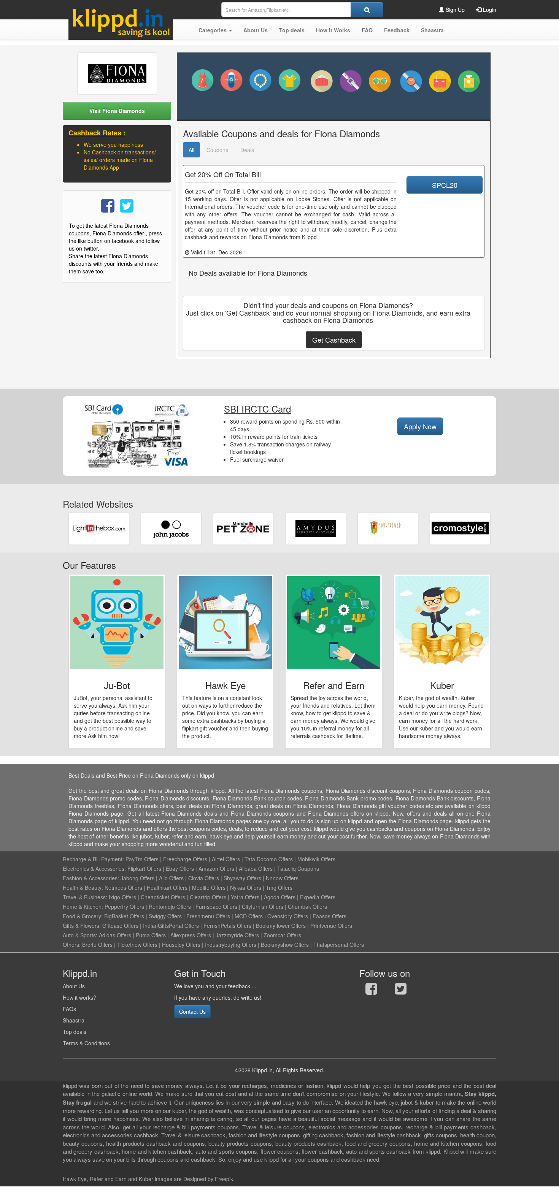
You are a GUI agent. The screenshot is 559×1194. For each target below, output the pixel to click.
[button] (215, 30)
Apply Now (420, 426)
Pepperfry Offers (124, 906)
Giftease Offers (120, 925)
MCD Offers (249, 916)
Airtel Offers (226, 859)
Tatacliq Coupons (298, 868)
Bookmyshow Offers (285, 944)
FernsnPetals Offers (227, 925)
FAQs (69, 1009)
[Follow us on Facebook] (371, 990)
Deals (247, 150)
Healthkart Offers (167, 887)
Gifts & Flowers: (82, 925)
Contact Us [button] (192, 1011)
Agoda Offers (279, 897)
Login (488, 9)
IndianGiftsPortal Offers (171, 925)
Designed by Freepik (208, 1179)
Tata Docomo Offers (269, 859)
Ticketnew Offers (137, 944)
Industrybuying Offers (230, 944)
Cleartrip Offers (208, 897)
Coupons (217, 150)
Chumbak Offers (307, 906)
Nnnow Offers (282, 878)
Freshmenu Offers (208, 916)
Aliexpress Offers (190, 935)
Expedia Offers (317, 897)
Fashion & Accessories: (91, 878)
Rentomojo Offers (170, 906)
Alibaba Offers (256, 868)
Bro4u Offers (97, 944)
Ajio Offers (171, 878)
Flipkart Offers (144, 868)
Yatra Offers (245, 897)
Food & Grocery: (83, 916)
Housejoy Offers (181, 944)
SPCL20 (444, 185)
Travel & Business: (86, 897)
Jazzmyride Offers (237, 935)
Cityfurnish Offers (262, 906)
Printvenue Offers (331, 925)
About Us (74, 986)
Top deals (74, 1031)
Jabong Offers (137, 878)
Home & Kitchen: (83, 906)
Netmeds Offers (123, 887)
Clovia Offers (203, 878)
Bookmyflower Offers (281, 925)
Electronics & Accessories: (94, 868)
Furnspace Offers (216, 906)
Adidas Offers (115, 935)
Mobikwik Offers (316, 859)
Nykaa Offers (245, 887)
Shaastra (73, 1020)
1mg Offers (279, 887)
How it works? (79, 997)
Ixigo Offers (122, 897)
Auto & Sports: (81, 935)
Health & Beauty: (83, 887)
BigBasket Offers (124, 916)
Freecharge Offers (185, 859)
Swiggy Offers (165, 916)
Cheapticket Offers (163, 897)
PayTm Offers (142, 859)
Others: (72, 944)
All (191, 150)
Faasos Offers (329, 916)
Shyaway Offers (242, 878)
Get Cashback (334, 340)
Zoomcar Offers (282, 935)
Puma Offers (151, 935)
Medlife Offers (209, 887)
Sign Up (454, 9)
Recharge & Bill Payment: (93, 859)
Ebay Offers (180, 868)
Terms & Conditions (86, 1043)
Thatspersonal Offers (338, 944)
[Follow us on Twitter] (401, 990)
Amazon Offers (216, 868)
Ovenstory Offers (287, 916)
